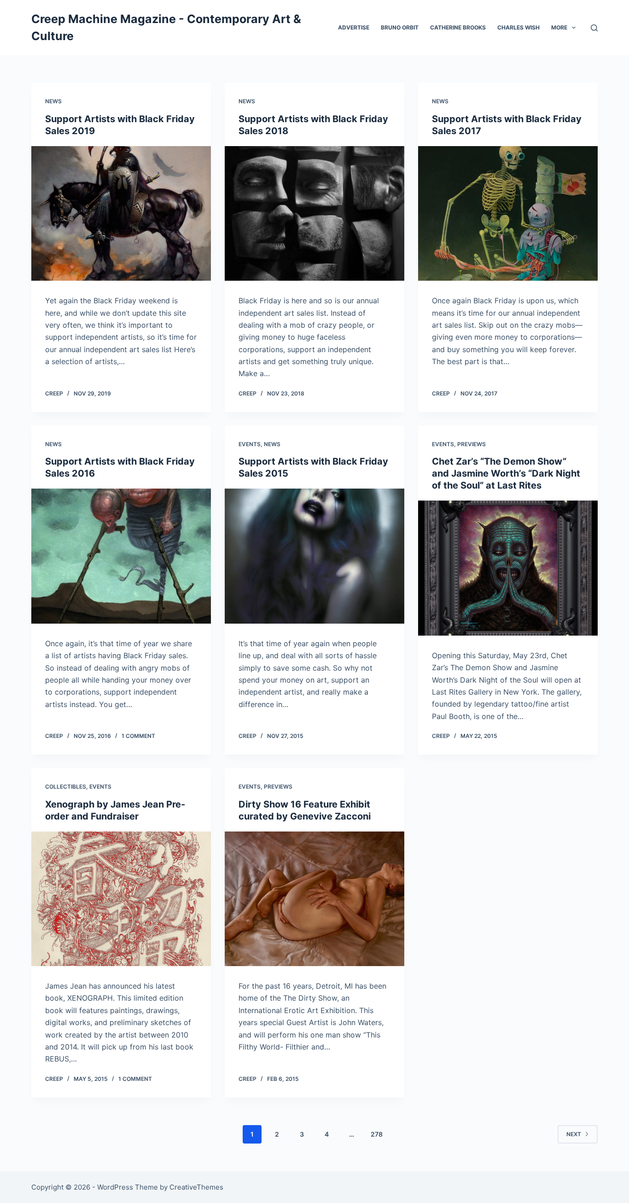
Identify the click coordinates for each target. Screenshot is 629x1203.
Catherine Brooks (458, 27)
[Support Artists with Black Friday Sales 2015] (314, 556)
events (250, 444)
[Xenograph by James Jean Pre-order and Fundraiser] (121, 898)
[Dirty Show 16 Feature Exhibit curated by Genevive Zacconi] (314, 898)
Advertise (353, 27)
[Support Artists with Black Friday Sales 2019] (121, 213)
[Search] (594, 27)
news (53, 101)
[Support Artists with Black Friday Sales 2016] (121, 556)
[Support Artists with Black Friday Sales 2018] (314, 213)
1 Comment (138, 735)
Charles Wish (518, 27)
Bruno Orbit (400, 27)
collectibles (65, 786)
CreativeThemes (196, 1187)
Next (573, 1134)
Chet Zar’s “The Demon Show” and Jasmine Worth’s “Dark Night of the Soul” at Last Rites (506, 473)
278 (377, 1134)
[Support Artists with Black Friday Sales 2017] (508, 213)
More (559, 27)
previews (471, 444)
